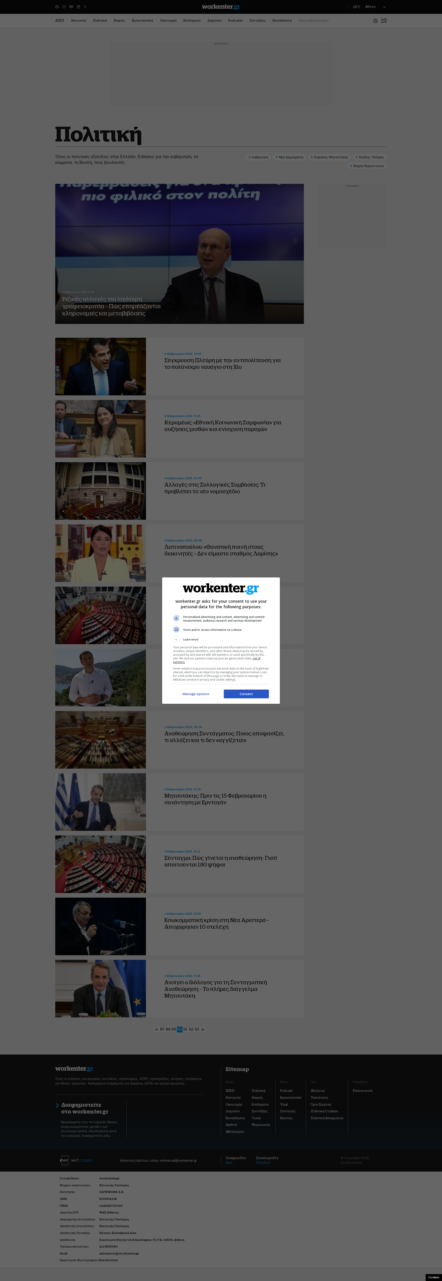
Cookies (433, 1277)
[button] (221, 639)
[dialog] (221, 640)
